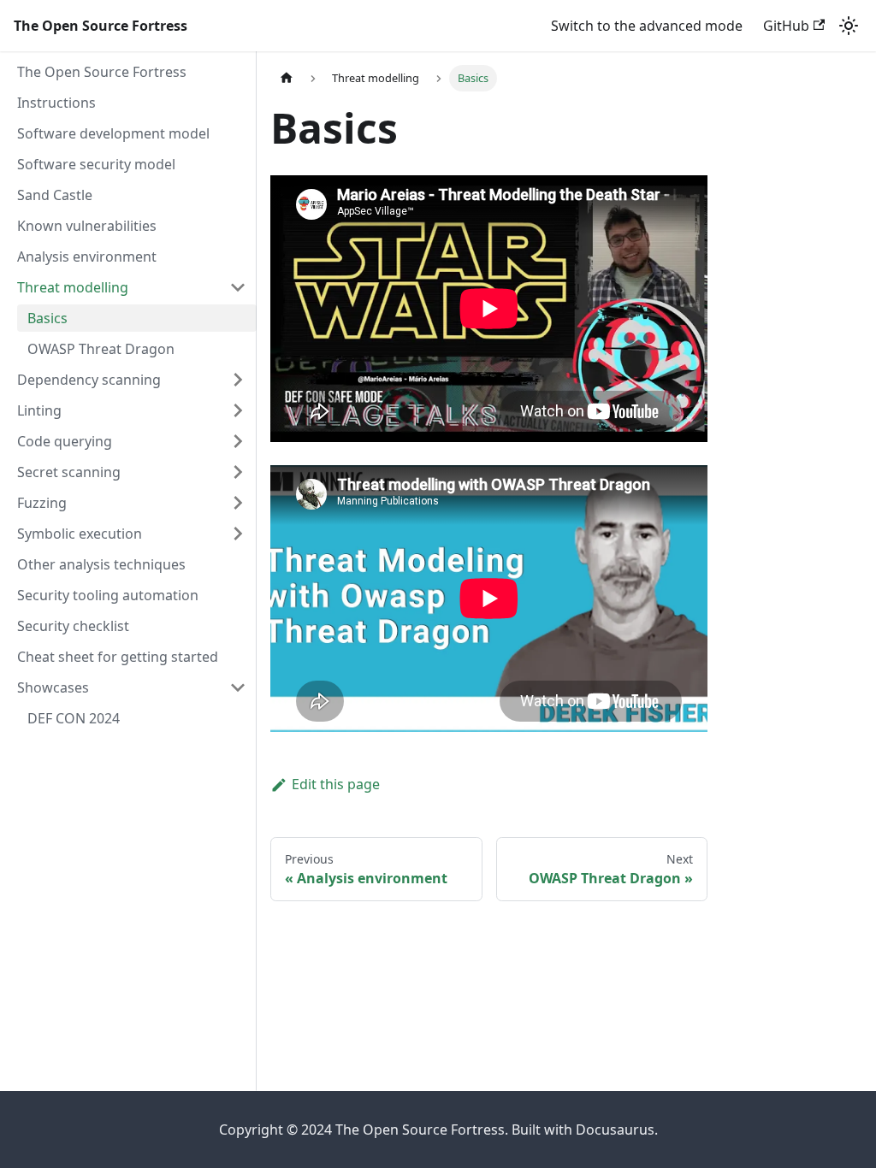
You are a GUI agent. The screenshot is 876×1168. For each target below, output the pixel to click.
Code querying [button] (64, 441)
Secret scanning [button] (69, 472)
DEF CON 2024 (73, 718)
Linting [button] (39, 410)
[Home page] (286, 78)
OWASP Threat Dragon (101, 348)
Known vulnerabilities (87, 225)
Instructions (56, 102)
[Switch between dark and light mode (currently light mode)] (848, 25)
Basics (47, 318)
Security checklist (73, 625)
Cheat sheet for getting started (117, 656)
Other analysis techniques (101, 564)
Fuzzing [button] (42, 502)
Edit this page (336, 784)
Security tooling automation (107, 595)
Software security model (96, 164)
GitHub (786, 25)
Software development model (113, 133)
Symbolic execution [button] (79, 533)
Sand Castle (54, 195)
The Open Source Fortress (101, 71)
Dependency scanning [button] (89, 379)
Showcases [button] (53, 687)
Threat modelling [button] (72, 287)
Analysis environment (87, 256)
